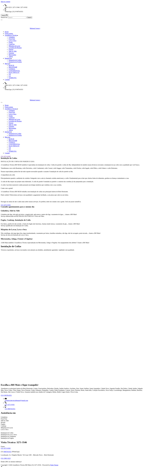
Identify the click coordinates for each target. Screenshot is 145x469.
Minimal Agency (35, 28)
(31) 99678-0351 (10, 409)
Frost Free (12, 39)
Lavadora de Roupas (15, 48)
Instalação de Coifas (15, 60)
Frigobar (11, 53)
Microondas (12, 55)
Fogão (11, 42)
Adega (11, 56)
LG (10, 76)
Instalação (8, 58)
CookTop (12, 44)
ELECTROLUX (14, 72)
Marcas (7, 63)
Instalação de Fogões (15, 62)
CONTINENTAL (14, 71)
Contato (7, 79)
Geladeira (12, 37)
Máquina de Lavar (14, 46)
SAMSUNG (13, 78)
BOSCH (11, 65)
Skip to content (5, 1)
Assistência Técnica (11, 35)
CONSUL (12, 69)
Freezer (11, 49)
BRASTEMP (13, 67)
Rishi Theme (54, 465)
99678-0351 (7, 451)
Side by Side (13, 51)
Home (7, 32)
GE (10, 74)
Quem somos (9, 33)
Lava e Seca (12, 40)
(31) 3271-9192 (6, 156)
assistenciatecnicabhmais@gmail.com (16, 400)
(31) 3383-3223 (6, 458)
